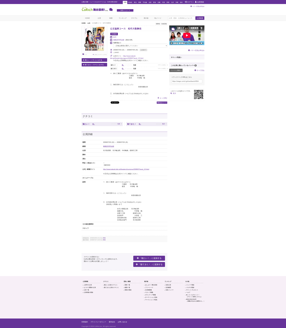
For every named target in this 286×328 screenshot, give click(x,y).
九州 (172, 2)
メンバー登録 (190, 285)
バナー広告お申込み (198, 6)
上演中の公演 (88, 285)
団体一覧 (127, 285)
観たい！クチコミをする (93, 60)
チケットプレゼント (192, 290)
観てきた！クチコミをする (94, 65)
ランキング (123, 18)
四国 (168, 2)
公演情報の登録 (88, 292)
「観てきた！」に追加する (150, 264)
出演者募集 (148, 290)
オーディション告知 (151, 297)
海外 (181, 2)
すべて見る (200, 70)
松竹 (114, 37)
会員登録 (200, 2)
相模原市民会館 (118, 40)
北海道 (130, 2)
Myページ (157, 18)
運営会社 (112, 322)
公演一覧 (86, 290)
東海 (154, 2)
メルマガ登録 (190, 287)
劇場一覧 (127, 287)
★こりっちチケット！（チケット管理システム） (194, 296)
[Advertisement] (143, 311)
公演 (99, 18)
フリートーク (149, 287)
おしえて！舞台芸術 (151, 285)
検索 (111, 18)
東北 (135, 2)
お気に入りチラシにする (100, 54)
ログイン (190, 2)
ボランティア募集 (150, 295)
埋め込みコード (162, 102)
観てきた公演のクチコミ (111, 287)
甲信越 (145, 2)
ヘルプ (188, 292)
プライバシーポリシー (98, 322)
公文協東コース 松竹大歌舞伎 (125, 28)
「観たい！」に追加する (150, 258)
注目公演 (168, 285)
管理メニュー (124, 10)
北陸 (150, 2)
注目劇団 (168, 287)
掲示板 (146, 18)
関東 (139, 2)
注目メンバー (170, 290)
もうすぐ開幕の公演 (90, 287)
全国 (125, 2)
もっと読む (163, 98)
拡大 (174, 93)
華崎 (104, 238)
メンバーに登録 (175, 70)
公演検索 (200, 18)
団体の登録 (128, 290)
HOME (87, 18)
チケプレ (134, 18)
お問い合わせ (122, 322)
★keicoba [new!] (195, 300)
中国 (163, 2)
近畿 (159, 2)
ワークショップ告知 (151, 300)
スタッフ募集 (149, 292)
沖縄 (177, 2)
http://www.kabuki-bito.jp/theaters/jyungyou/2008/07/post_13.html (126, 169)
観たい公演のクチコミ (111, 285)
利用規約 (85, 322)
